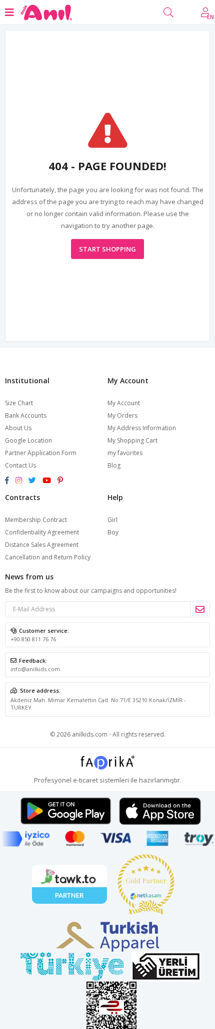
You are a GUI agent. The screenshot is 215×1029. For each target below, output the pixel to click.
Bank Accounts (25, 415)
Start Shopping (107, 249)
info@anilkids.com (35, 669)
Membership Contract (36, 519)
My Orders (123, 415)
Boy (113, 532)
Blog (114, 465)
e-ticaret (85, 779)
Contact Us (20, 465)
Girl (113, 519)
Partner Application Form (40, 453)
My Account (124, 403)
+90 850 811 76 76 (33, 639)
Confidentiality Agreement (42, 532)
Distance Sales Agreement (41, 544)
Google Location (28, 440)
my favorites (125, 453)
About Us (18, 428)
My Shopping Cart (133, 440)
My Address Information (142, 428)
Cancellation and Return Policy (47, 557)
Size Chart (19, 403)
